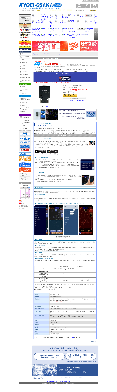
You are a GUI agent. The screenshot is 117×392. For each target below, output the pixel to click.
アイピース (24, 71)
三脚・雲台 (24, 93)
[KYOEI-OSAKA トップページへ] (40, 6)
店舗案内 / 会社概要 (38, 377)
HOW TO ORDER (25, 39)
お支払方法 (74, 377)
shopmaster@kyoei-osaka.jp (81, 356)
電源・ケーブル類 (26, 77)
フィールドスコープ (26, 90)
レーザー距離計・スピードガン (26, 108)
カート (86, 7)
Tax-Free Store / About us (52, 377)
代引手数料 (67, 377)
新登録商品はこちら (25, 44)
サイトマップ (95, 0)
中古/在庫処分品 (25, 117)
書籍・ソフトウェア (26, 81)
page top (93, 341)
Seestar (52, 10)
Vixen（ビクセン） (59, 54)
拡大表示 (46, 106)
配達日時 (80, 377)
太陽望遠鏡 (69, 10)
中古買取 (23, 125)
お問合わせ (94, 7)
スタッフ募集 (24, 128)
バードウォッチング (24, 84)
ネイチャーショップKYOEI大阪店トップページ (43, 53)
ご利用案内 (86, 0)
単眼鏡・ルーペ (25, 102)
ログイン (79, 7)
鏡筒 (23, 59)
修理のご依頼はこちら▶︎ (89, 361)
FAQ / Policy (25, 40)
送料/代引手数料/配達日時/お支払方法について (26, 122)
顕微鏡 (23, 105)
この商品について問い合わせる (76, 100)
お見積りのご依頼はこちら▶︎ (74, 361)
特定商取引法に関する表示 (65, 381)
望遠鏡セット (25, 53)
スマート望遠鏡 (25, 56)
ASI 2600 (58, 10)
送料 (62, 377)
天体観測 (21, 51)
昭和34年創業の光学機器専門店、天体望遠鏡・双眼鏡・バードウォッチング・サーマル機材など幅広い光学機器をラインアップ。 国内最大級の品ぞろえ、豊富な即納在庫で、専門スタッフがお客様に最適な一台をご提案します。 (43, 1)
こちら (72, 337)
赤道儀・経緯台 (49, 54)
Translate (27, 20)
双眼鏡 (23, 68)
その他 (21, 96)
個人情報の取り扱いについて (52, 381)
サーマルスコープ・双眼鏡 (26, 99)
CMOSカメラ (25, 74)
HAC (64, 10)
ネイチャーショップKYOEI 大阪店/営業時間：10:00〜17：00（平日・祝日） (40, 8)
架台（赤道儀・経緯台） (39, 54)
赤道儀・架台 (25, 62)
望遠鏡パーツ (25, 65)
